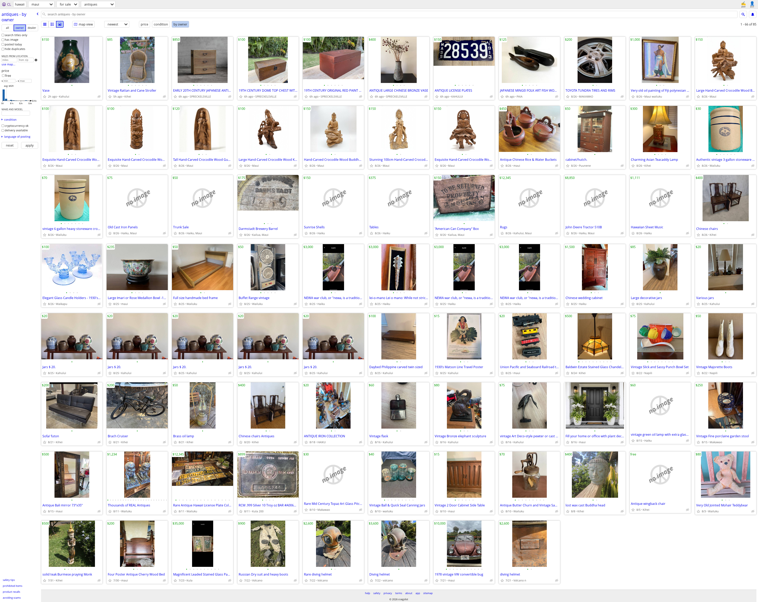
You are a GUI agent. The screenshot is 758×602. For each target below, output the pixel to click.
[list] (45, 24)
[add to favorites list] (44, 96)
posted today (13, 44)
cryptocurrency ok (16, 126)
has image (11, 39)
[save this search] (752, 14)
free (8, 75)
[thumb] (52, 24)
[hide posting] (99, 96)
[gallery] (60, 24)
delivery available (16, 130)
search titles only (16, 35)
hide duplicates (15, 49)
